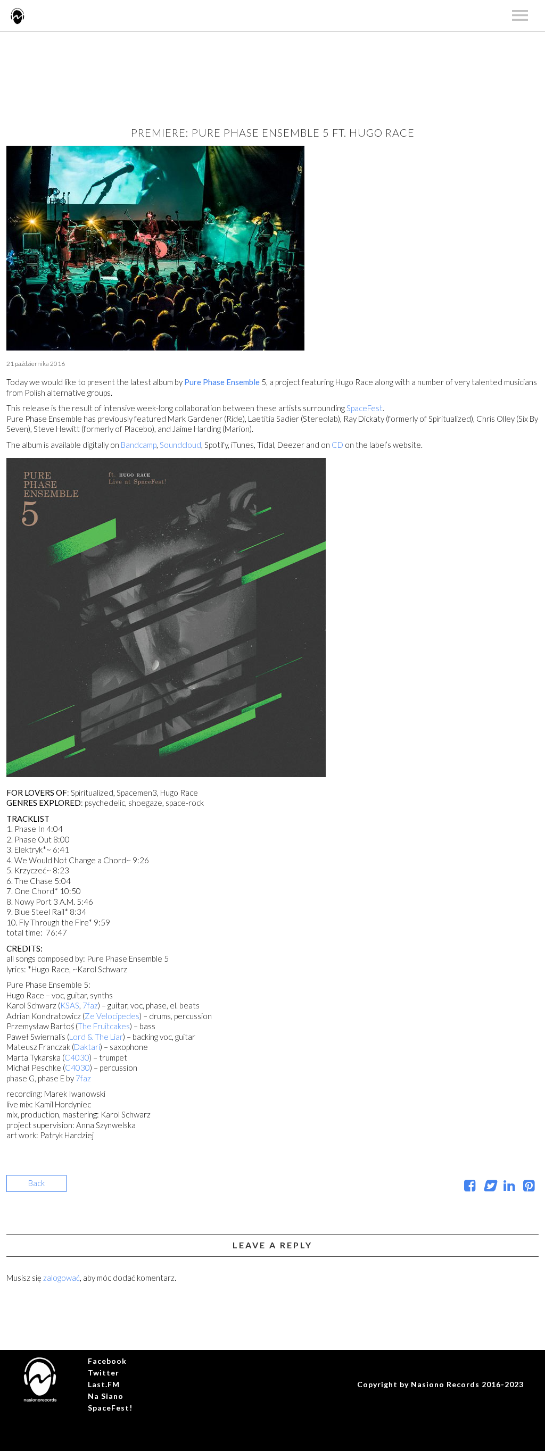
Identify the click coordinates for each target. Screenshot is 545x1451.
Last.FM (104, 1384)
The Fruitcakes (104, 1026)
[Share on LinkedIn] (509, 1187)
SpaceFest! (110, 1407)
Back (36, 1183)
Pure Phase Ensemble (222, 382)
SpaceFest (364, 408)
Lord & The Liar (96, 1036)
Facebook (107, 1360)
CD (338, 444)
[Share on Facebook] (470, 1187)
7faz (90, 1005)
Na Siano (105, 1395)
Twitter (103, 1372)
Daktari (87, 1047)
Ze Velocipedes (112, 1016)
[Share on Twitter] (489, 1187)
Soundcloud (180, 444)
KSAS (69, 1005)
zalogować (61, 1277)
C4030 (76, 1057)
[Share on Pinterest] (529, 1187)
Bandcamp (138, 444)
